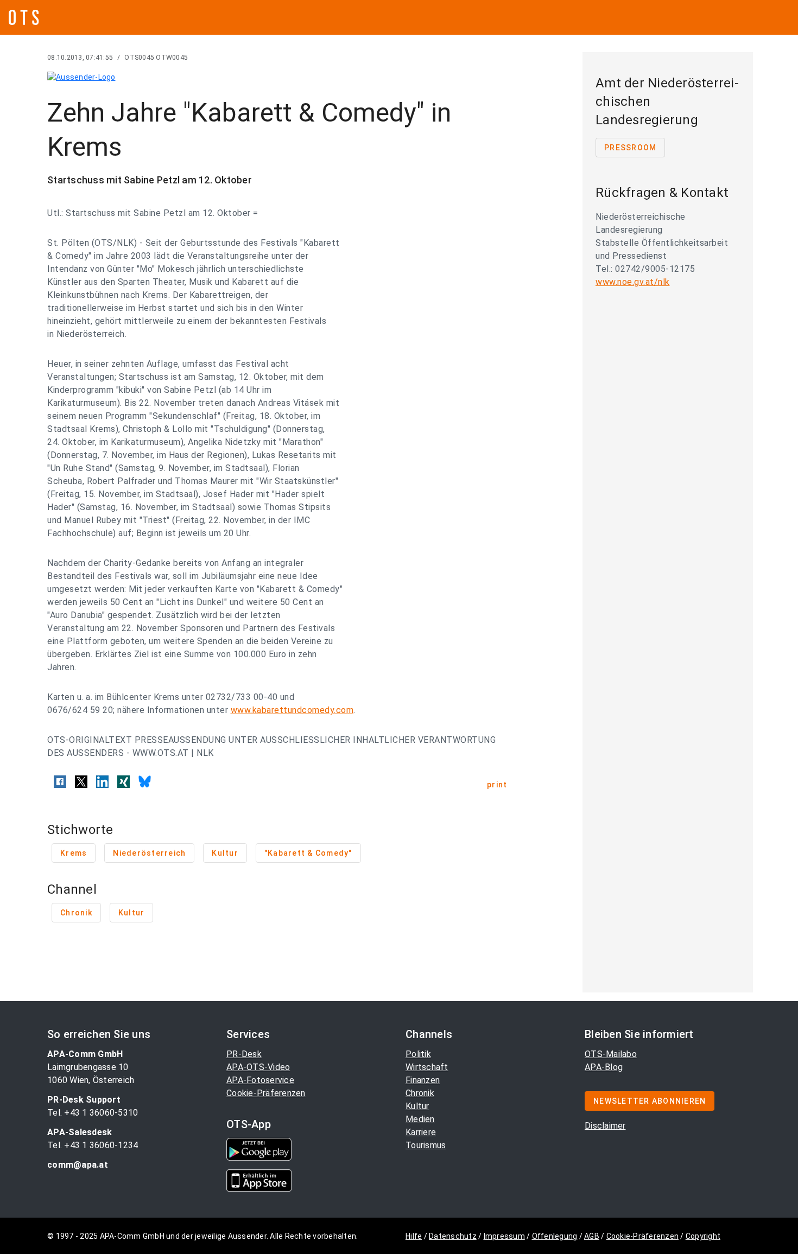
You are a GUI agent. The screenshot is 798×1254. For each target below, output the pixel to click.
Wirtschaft (427, 1067)
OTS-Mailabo (611, 1054)
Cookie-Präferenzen (266, 1093)
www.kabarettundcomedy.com (292, 710)
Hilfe (414, 1236)
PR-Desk (244, 1054)
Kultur (417, 1106)
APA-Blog (604, 1067)
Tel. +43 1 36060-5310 (92, 1112)
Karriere (421, 1132)
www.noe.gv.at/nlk (633, 282)
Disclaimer (605, 1126)
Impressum (504, 1236)
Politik (418, 1054)
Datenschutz (453, 1236)
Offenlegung (555, 1236)
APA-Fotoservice (260, 1080)
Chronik (420, 1093)
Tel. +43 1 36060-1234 (92, 1145)
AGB (591, 1236)
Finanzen (423, 1080)
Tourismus (426, 1145)
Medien (420, 1119)
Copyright (703, 1236)
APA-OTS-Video (258, 1067)
